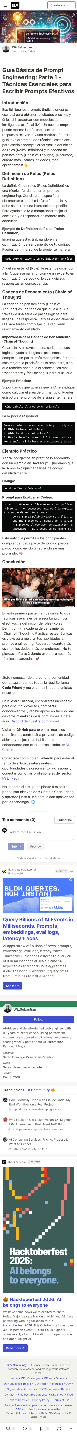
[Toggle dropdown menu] (72, 871)
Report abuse (52, 858)
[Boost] (59, 1429)
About (64, 1389)
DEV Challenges (31, 1378)
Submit (16, 846)
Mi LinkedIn (11, 778)
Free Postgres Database (32, 1394)
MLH (70, 1394)
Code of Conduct (27, 858)
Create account (61, 5)
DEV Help (40, 1383)
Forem (18, 1405)
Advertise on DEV (60, 1383)
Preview (35, 846)
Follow (38, 1019)
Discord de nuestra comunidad (35, 721)
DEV (18, 1409)
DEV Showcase (47, 1389)
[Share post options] (70, 1428)
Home (14, 1378)
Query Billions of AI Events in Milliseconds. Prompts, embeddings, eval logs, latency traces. (38, 928)
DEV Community (36, 1090)
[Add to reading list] (44, 1429)
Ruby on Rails (38, 1413)
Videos (60, 1378)
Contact (9, 1394)
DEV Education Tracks (17, 1383)
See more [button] (12, 986)
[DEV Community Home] (15, 5)
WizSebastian (22, 47)
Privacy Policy (41, 1400)
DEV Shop (57, 1394)
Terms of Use (61, 1400)
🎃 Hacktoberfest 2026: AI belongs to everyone (32, 1302)
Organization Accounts (21, 1389)
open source (38, 1405)
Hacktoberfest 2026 (17, 1325)
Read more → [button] (15, 1348)
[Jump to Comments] (27, 1429)
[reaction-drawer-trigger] (10, 1429)
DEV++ (48, 1378)
